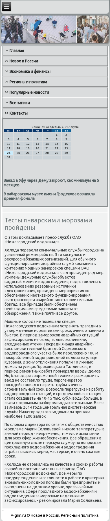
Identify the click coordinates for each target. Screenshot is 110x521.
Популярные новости (29, 92)
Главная (17, 50)
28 (47, 152)
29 (56, 152)
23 (66, 148)
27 (37, 152)
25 (18, 152)
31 (8, 157)
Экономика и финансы (30, 71)
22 (56, 148)
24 (8, 152)
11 (18, 143)
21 (47, 148)
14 (47, 143)
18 (18, 148)
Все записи (20, 102)
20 (37, 148)
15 (56, 143)
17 (8, 148)
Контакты (19, 113)
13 (37, 143)
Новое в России (24, 61)
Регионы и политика (28, 82)
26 (28, 152)
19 (28, 148)
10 (8, 143)
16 (66, 143)
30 (66, 152)
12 (28, 143)
